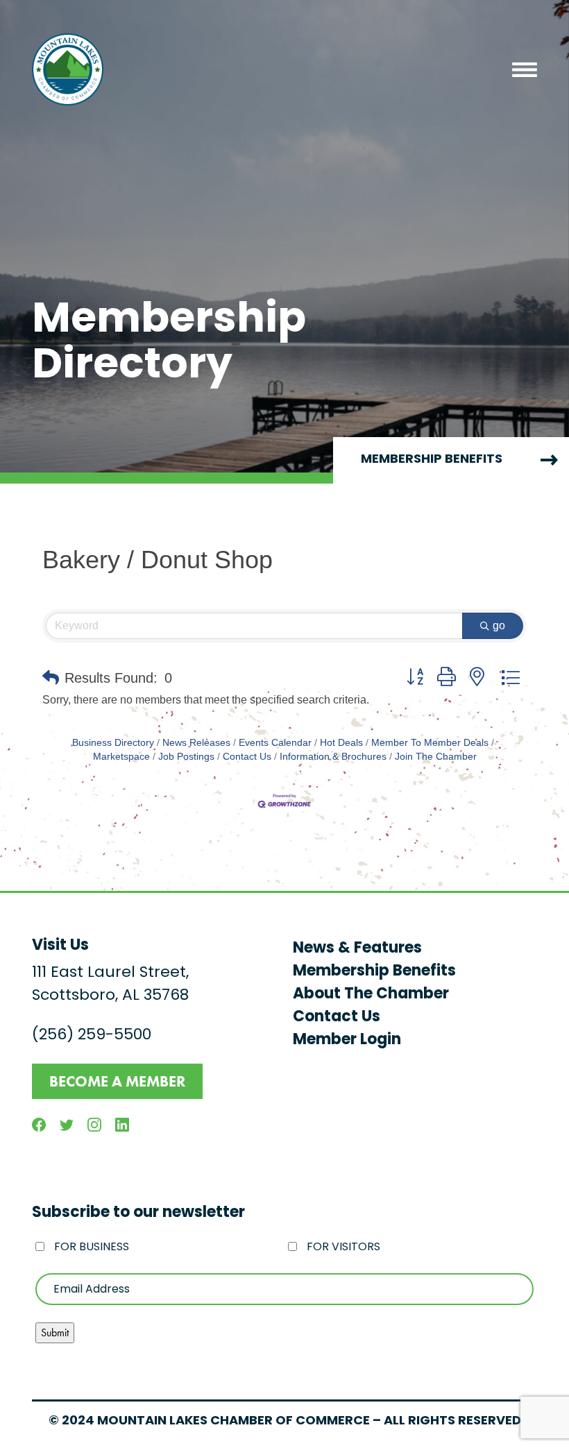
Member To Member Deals (430, 743)
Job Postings (186, 756)
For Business (91, 1247)
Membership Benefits (374, 972)
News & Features (357, 949)
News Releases (196, 743)
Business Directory (113, 743)
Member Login (347, 1040)
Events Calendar (275, 743)
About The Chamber (371, 995)
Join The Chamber (436, 756)
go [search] (499, 625)
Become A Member (117, 1081)
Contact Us (247, 756)
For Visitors (343, 1247)
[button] (50, 677)
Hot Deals (341, 743)
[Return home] (67, 69)
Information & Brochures (333, 756)
